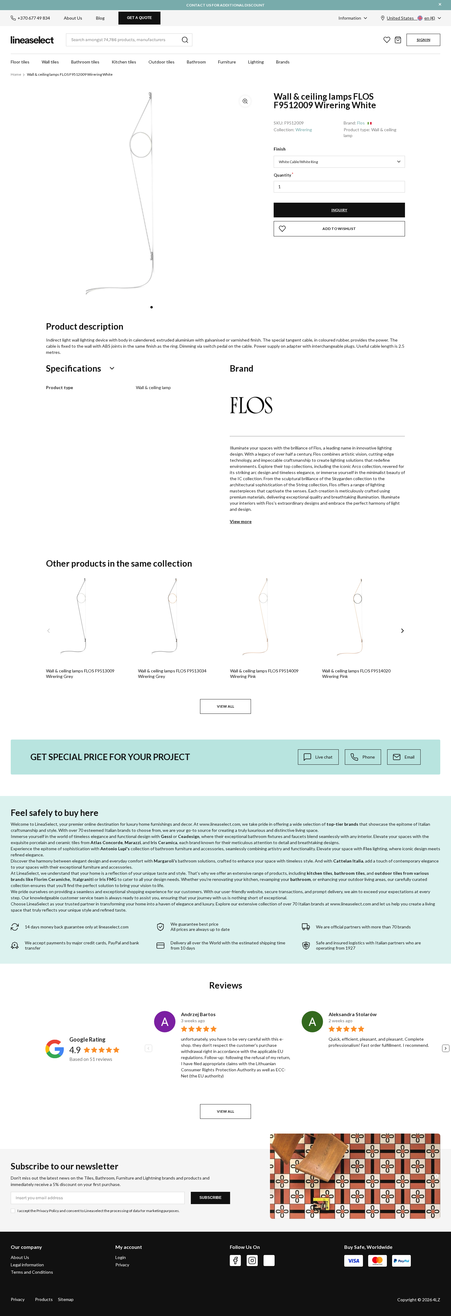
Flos (361, 122)
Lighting (256, 61)
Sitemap (66, 1299)
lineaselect (32, 40)
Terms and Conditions (32, 1272)
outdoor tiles (388, 873)
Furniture (227, 61)
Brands (283, 61)
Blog (100, 18)
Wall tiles (50, 61)
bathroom (300, 879)
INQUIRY (339, 210)
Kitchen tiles (124, 61)
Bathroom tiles (85, 61)
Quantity (282, 175)
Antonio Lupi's (115, 848)
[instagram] (252, 1260)
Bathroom (196, 61)
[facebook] (235, 1260)
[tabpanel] (151, 195)
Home (16, 74)
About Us (73, 18)
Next (402, 630)
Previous (48, 630)
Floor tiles (20, 61)
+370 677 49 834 (33, 18)
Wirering (303, 129)
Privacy (122, 1264)
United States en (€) (411, 18)
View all (225, 706)
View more (241, 521)
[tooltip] (318, 757)
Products (44, 1299)
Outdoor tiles (161, 61)
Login (120, 1257)
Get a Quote (139, 18)
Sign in (423, 39)
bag (398, 40)
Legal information (27, 1264)
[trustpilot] (269, 1260)
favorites (387, 40)
